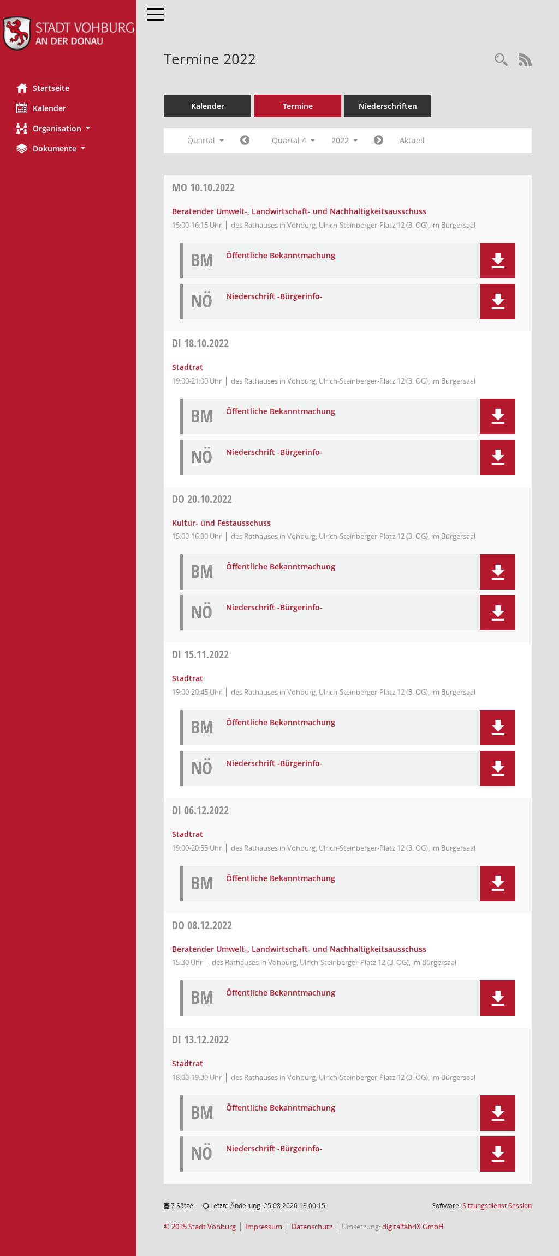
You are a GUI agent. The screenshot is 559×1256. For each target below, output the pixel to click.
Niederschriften (388, 106)
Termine (298, 106)
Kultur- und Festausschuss (221, 523)
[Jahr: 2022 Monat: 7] (245, 140)
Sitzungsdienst (497, 1205)
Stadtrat (187, 367)
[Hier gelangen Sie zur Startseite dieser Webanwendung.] (68, 33)
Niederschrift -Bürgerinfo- (274, 296)
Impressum (263, 1226)
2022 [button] (341, 140)
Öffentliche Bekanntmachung (280, 255)
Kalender (49, 108)
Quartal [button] (202, 140)
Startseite (51, 88)
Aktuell (412, 140)
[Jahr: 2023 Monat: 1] (378, 140)
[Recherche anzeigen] (501, 60)
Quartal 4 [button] (290, 140)
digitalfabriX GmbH (413, 1226)
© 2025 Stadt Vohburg (200, 1226)
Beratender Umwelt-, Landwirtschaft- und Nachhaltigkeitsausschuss (299, 211)
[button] (68, 128)
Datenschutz (312, 1226)
